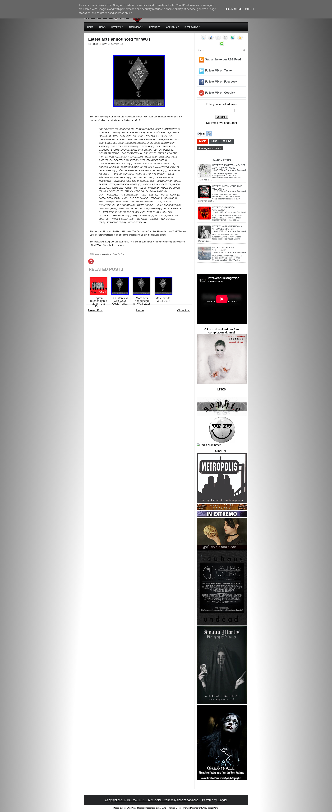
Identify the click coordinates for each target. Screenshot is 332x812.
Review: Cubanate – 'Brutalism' (223, 208)
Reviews (117, 27)
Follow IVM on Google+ (220, 92)
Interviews (136, 27)
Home (90, 27)
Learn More (233, 9)
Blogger (222, 800)
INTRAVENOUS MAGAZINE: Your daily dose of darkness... (163, 800)
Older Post (183, 310)
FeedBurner (229, 122)
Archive (227, 141)
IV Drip (202, 141)
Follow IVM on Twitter (219, 70)
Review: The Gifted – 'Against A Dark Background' (228, 166)
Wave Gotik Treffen (115, 254)
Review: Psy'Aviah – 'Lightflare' (223, 248)
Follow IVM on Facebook (221, 81)
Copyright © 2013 (116, 800)
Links (214, 141)
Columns (172, 27)
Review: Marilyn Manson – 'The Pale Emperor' (227, 227)
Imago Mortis (213, 808)
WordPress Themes (135, 808)
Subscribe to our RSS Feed (223, 59)
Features (154, 27)
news (104, 254)
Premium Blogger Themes (179, 808)
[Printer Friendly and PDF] (91, 263)
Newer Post (95, 310)
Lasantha (162, 808)
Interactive (193, 27)
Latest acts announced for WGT (119, 39)
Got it (249, 9)
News (102, 27)
